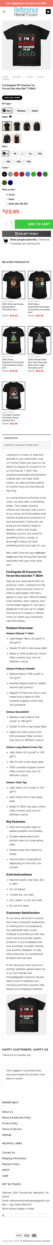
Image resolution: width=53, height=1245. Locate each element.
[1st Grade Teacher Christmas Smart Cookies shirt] (13, 395)
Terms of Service (11, 1129)
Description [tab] (11, 438)
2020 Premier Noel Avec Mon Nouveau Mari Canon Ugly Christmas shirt (37, 363)
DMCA (5, 1169)
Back (11, 199)
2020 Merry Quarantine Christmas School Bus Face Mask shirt (39, 308)
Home (5, 77)
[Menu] (4, 11)
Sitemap (6, 1134)
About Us (7, 1111)
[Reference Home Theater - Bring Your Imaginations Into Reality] (26, 11)
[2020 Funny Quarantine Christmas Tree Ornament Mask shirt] (13, 340)
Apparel (16, 77)
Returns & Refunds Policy (16, 1117)
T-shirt (29, 77)
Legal (5, 1175)
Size (5, 146)
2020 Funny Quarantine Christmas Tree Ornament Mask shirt (13, 363)
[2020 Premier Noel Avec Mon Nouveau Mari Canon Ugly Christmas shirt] (39, 340)
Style (6, 116)
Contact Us (8, 1152)
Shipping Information (14, 1158)
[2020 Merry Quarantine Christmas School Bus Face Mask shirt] (39, 285)
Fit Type (7, 103)
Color (5, 167)
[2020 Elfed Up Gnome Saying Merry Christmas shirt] (13, 285)
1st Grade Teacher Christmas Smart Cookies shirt (11, 418)
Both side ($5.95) (18, 203)
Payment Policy (11, 1164)
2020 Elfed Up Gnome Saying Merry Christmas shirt (13, 307)
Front (12, 194)
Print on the (9, 189)
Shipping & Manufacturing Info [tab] (21, 445)
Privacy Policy (10, 1123)
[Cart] (48, 11)
